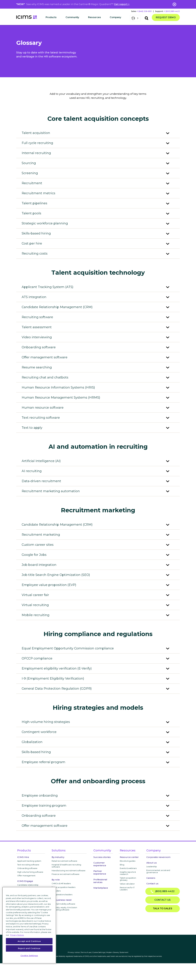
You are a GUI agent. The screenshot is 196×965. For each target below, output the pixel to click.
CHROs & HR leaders (61, 883)
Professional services (100, 881)
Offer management (26, 875)
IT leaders (56, 891)
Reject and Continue (29, 948)
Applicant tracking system (29, 861)
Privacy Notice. (17, 935)
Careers (150, 878)
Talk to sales (162, 908)
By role (56, 879)
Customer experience (99, 864)
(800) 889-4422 (163, 891)
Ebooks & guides (127, 861)
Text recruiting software (28, 864)
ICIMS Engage (25, 881)
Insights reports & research (128, 873)
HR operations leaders (62, 894)
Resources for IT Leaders (127, 888)
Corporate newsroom (158, 857)
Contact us (152, 883)
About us (151, 862)
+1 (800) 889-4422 (172, 11)
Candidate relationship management (27, 886)
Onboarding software (27, 868)
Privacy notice (73, 952)
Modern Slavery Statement (117, 952)
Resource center (129, 857)
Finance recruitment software (65, 874)
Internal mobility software (63, 904)
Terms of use (86, 952)
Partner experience (99, 872)
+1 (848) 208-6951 (144, 11)
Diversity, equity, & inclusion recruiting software (64, 908)
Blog (122, 864)
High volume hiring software (30, 872)
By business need (61, 900)
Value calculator (127, 884)
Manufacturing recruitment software (68, 870)
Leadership (151, 866)
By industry (58, 857)
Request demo (166, 17)
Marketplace (100, 887)
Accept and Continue (29, 941)
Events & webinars (128, 868)
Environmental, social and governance (158, 871)
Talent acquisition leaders (63, 887)
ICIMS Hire (23, 857)
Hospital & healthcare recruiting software (66, 865)
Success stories (102, 857)
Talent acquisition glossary (128, 879)
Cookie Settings (98, 952)
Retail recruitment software (64, 861)
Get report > (122, 4)
